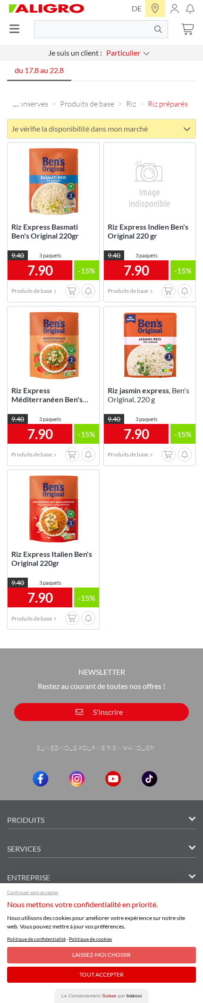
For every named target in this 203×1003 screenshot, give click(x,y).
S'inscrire (107, 711)
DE (137, 8)
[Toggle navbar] (17, 29)
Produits (25, 819)
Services (24, 848)
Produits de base (87, 103)
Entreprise (28, 877)
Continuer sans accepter (33, 892)
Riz (131, 103)
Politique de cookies (90, 939)
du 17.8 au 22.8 (39, 70)
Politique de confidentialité (36, 939)
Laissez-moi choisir (101, 954)
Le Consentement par (101, 995)
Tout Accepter (101, 974)
